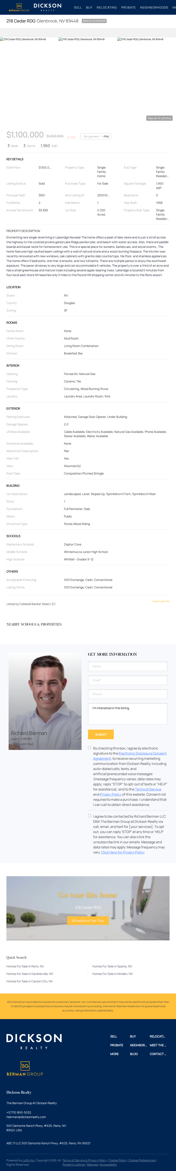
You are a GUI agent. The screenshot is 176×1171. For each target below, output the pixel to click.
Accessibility (108, 1165)
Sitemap (92, 1165)
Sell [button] (78, 7)
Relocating (107, 7)
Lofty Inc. (29, 1160)
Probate (128, 7)
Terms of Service (148, 789)
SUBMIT (100, 734)
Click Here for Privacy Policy (122, 852)
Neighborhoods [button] (154, 7)
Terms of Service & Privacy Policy (84, 1160)
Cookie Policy (118, 1160)
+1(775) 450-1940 (22, 744)
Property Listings (73, 1165)
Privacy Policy (110, 794)
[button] (19, 7)
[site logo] (34, 1043)
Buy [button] (89, 7)
